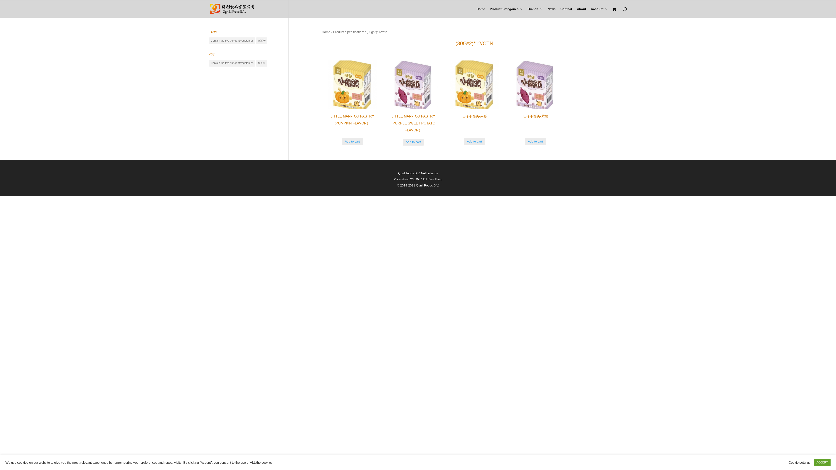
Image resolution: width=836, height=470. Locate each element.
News (552, 9)
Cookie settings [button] (800, 462)
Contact (566, 9)
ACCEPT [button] (822, 462)
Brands (533, 9)
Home (481, 9)
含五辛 (262, 40)
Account (597, 9)
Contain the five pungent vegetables (232, 40)
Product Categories (504, 9)
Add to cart (352, 141)
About (581, 9)
